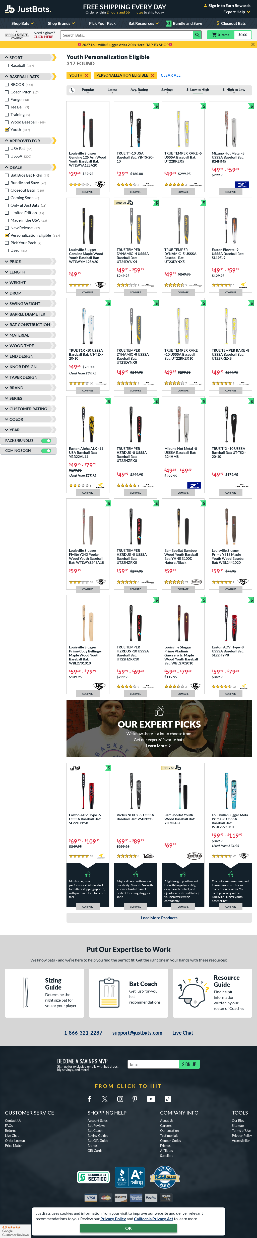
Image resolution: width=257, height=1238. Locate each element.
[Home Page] (28, 9)
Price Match (13, 1146)
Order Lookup (15, 1141)
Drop (15, 293)
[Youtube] (151, 1099)
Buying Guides (98, 1136)
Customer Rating (28, 408)
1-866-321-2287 (83, 1033)
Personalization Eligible (122, 75)
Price (15, 261)
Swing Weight (25, 303)
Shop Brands (59, 23)
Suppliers (166, 1156)
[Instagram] (120, 1099)
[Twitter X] (105, 1099)
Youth (75, 75)
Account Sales (98, 1121)
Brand (16, 387)
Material (19, 335)
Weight (18, 282)
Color (16, 419)
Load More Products (159, 917)
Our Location (169, 1131)
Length (17, 271)
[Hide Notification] (253, 44)
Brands (93, 1146)
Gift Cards (95, 1151)
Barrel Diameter (27, 314)
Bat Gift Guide (98, 1141)
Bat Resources (141, 23)
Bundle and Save (185, 23)
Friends (165, 1146)
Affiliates (166, 1151)
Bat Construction (30, 324)
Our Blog (238, 1121)
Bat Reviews (96, 1126)
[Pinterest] (135, 1099)
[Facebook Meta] (89, 1099)
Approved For (25, 140)
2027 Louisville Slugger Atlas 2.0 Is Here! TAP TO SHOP (125, 45)
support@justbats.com (137, 1033)
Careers (166, 1126)
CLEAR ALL (170, 75)
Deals (16, 167)
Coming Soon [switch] (18, 450)
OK (128, 1228)
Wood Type (22, 345)
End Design (21, 356)
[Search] (197, 34)
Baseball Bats (24, 76)
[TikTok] (168, 1099)
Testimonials (169, 1136)
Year (15, 429)
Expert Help (234, 12)
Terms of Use (241, 1131)
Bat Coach (95, 1131)
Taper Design (23, 377)
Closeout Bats (233, 23)
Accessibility (241, 1141)
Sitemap (238, 1126)
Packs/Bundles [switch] (19, 440)
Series (16, 398)
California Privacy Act (153, 1218)
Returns (10, 1131)
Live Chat (182, 1033)
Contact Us (13, 1121)
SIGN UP (189, 1064)
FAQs (9, 1126)
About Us (166, 1121)
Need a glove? (44, 35)
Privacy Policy (113, 1218)
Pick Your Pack (102, 23)
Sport (16, 57)
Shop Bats (20, 23)
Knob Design (23, 366)
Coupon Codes (170, 1141)
